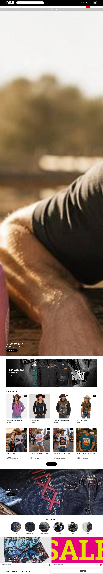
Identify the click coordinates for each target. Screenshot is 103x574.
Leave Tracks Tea (82, 420)
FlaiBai (36, 7)
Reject (89, 571)
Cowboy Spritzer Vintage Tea (86, 453)
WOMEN (42, 7)
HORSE (54, 7)
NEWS (20, 7)
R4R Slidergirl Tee (12, 453)
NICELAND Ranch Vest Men (62, 420)
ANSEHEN (50, 464)
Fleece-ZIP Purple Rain (14, 420)
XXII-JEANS (62, 7)
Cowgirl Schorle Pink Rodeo (39, 453)
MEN (48, 7)
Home (14, 7)
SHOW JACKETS (28, 7)
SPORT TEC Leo (34, 420)
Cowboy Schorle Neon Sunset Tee (63, 454)
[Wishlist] (90, 2)
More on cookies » (97, 571)
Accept (82, 571)
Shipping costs (15, 423)
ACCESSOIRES (71, 7)
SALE (88, 7)
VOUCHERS (81, 7)
